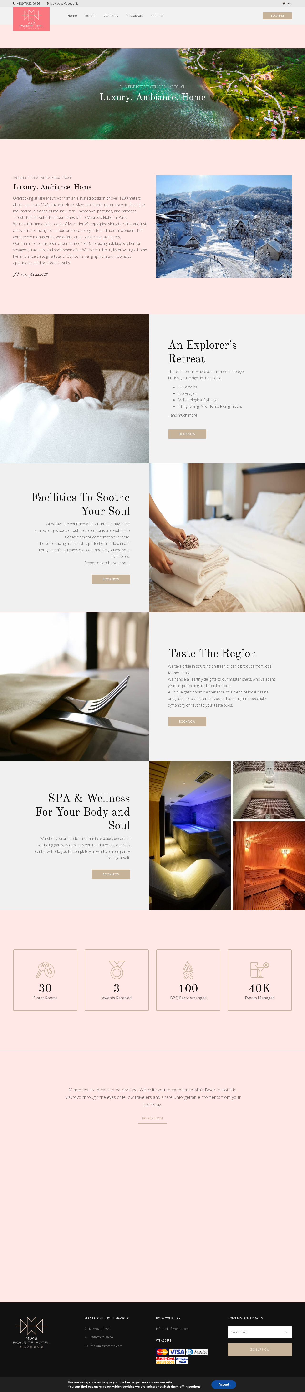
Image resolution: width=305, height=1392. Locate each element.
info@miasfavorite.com (106, 1346)
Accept (224, 1384)
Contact (157, 15)
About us (111, 15)
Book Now (187, 434)
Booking (277, 16)
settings (194, 1387)
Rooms (90, 15)
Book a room (152, 1118)
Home (72, 15)
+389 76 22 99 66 (28, 3)
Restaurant (134, 15)
